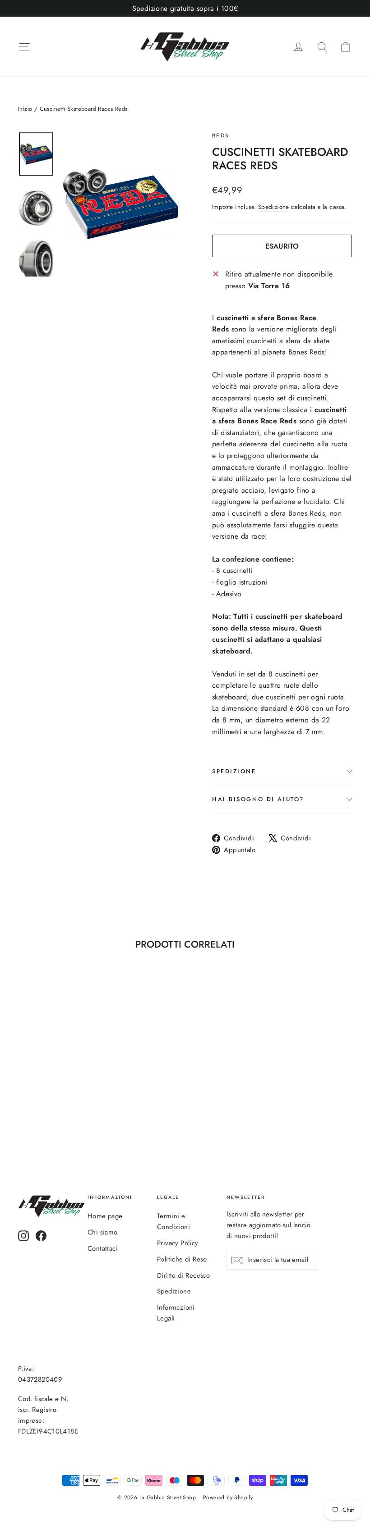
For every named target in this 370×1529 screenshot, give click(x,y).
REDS (221, 136)
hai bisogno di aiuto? (258, 799)
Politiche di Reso (182, 1259)
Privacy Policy (178, 1243)
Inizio (25, 108)
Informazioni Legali (176, 1312)
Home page (105, 1216)
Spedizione (273, 206)
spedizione (234, 771)
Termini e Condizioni (173, 1221)
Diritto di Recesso (183, 1275)
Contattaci (103, 1248)
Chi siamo (103, 1232)
